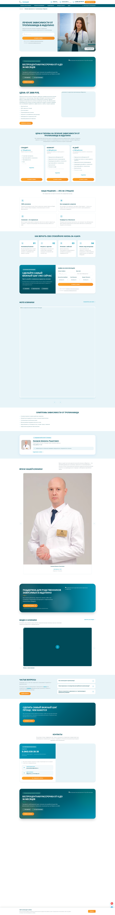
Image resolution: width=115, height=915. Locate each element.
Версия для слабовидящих (90, 5)
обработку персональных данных (36, 41)
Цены (69, 5)
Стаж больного (73, 277)
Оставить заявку (38, 38)
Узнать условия (28, 82)
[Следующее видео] (94, 648)
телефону (29, 688)
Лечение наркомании (39, 5)
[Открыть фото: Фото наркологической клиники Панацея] (57, 352)
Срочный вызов (90, 2)
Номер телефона (61, 271)
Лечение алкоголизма (25, 5)
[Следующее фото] (60, 402)
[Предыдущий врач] (20, 523)
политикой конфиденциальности (34, 42)
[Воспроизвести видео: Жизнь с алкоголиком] (57, 647)
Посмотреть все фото (88, 301)
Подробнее (31, 167)
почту (45, 686)
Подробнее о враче (37, 452)
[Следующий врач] (94, 523)
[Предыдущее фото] (54, 402)
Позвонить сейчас (38, 778)
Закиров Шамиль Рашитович (46, 441)
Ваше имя (78, 271)
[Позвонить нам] (112, 903)
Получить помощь (26, 123)
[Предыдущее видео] (20, 648)
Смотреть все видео (89, 619)
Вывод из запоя (61, 5)
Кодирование (50, 5)
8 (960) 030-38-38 (79, 1)
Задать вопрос (25, 693)
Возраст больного (86, 277)
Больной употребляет (63, 277)
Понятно (92, 911)
